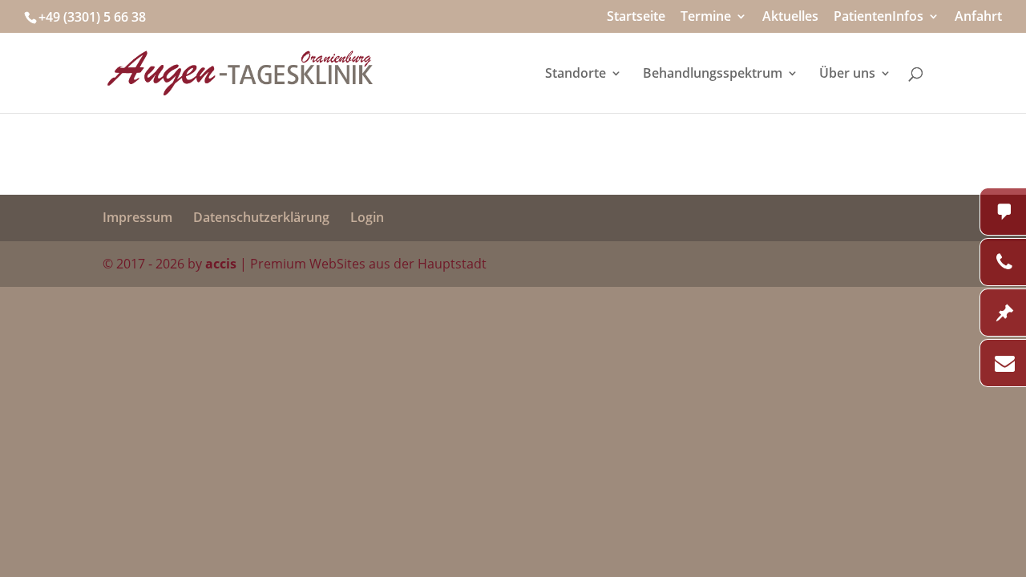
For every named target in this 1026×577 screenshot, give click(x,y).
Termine (706, 17)
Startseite (636, 17)
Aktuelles (790, 17)
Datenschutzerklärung (261, 217)
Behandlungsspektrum (712, 74)
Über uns (847, 74)
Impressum (137, 217)
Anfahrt (978, 17)
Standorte (575, 74)
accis (220, 263)
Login (367, 217)
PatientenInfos (878, 17)
